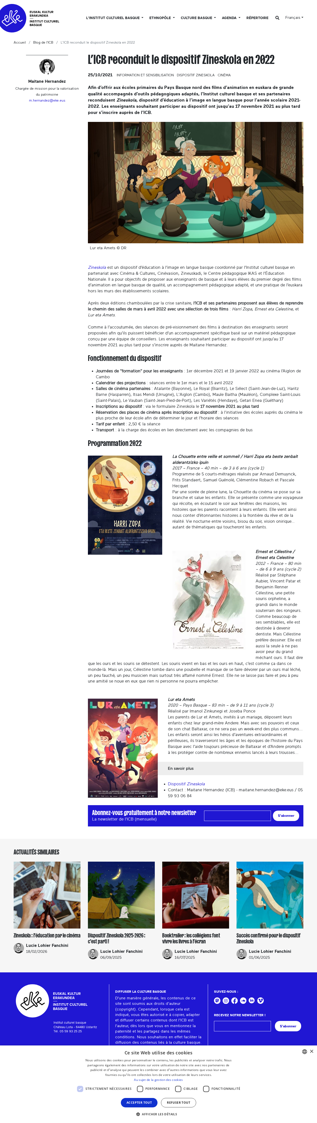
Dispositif (186, 784)
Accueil (20, 42)
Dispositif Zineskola (196, 75)
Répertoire (257, 18)
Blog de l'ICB (43, 42)
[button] (158, 1114)
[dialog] (158, 1084)
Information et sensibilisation (145, 75)
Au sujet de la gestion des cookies (158, 1080)
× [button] (311, 1051)
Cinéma (224, 75)
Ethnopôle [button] (160, 18)
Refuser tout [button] (178, 1102)
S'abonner (286, 816)
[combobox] (304, 1051)
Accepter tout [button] (139, 1102)
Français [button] (292, 18)
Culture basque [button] (197, 18)
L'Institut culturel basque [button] (113, 18)
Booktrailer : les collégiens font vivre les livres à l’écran (191, 938)
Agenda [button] (230, 18)
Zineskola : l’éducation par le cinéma (47, 935)
